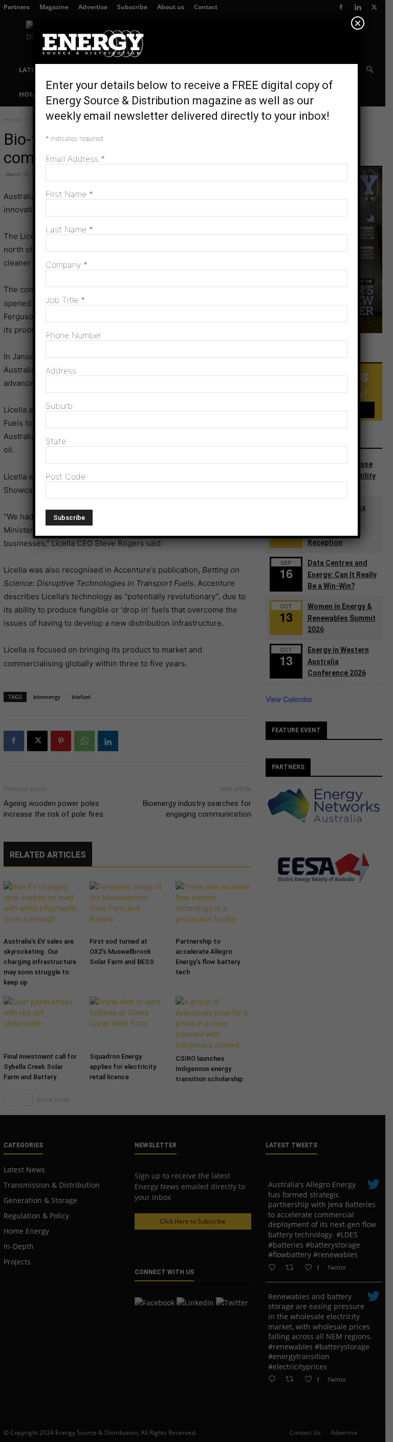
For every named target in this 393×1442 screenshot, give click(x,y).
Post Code (65, 476)
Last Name (69, 229)
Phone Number (73, 335)
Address (61, 370)
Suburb (59, 406)
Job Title (65, 300)
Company (67, 264)
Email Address (75, 159)
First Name (69, 194)
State (56, 441)
